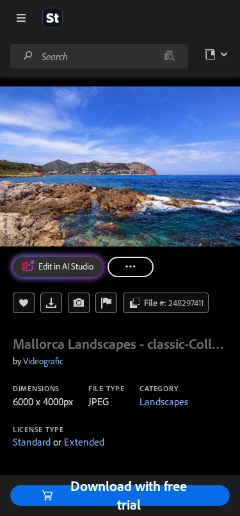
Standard (32, 441)
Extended (84, 441)
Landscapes (164, 401)
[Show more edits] (131, 267)
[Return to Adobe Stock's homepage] (52, 18)
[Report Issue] (106, 303)
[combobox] (98, 56)
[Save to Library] (24, 303)
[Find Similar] (79, 303)
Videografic (43, 361)
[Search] (28, 56)
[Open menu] (21, 18)
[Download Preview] (51, 303)
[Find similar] (169, 56)
